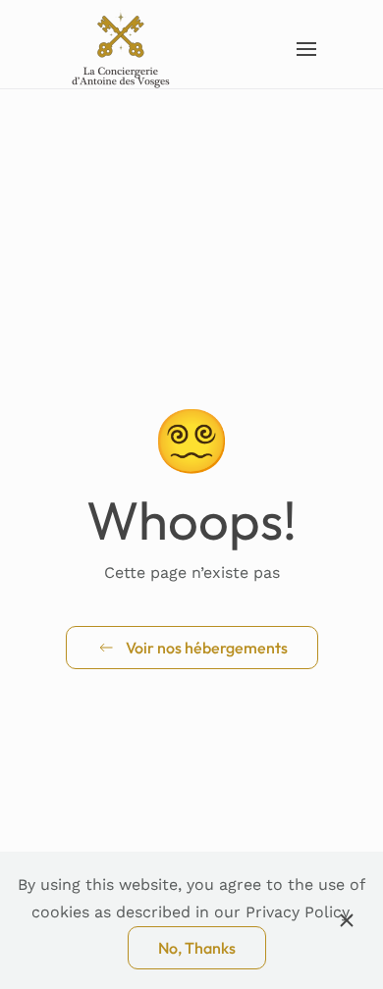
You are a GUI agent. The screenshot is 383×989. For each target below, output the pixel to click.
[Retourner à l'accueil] (122, 49)
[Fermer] (347, 920)
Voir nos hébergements (207, 647)
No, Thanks (197, 948)
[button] (306, 49)
